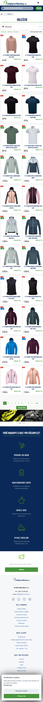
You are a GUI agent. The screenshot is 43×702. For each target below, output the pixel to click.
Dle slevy (16, 32)
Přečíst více (8, 685)
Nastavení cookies (22, 691)
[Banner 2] (19, 423)
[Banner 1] (18, 423)
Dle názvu (3, 32)
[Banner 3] (21, 423)
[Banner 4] (23, 423)
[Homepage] (15, 2)
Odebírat (21, 569)
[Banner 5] (24, 423)
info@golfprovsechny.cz (23, 594)
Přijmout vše (22, 696)
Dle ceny (10, 32)
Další (37, 403)
